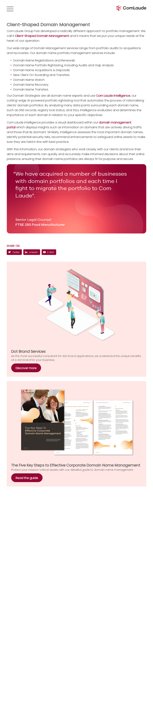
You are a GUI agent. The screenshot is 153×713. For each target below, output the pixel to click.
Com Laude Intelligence (113, 95)
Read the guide (27, 478)
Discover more (26, 368)
